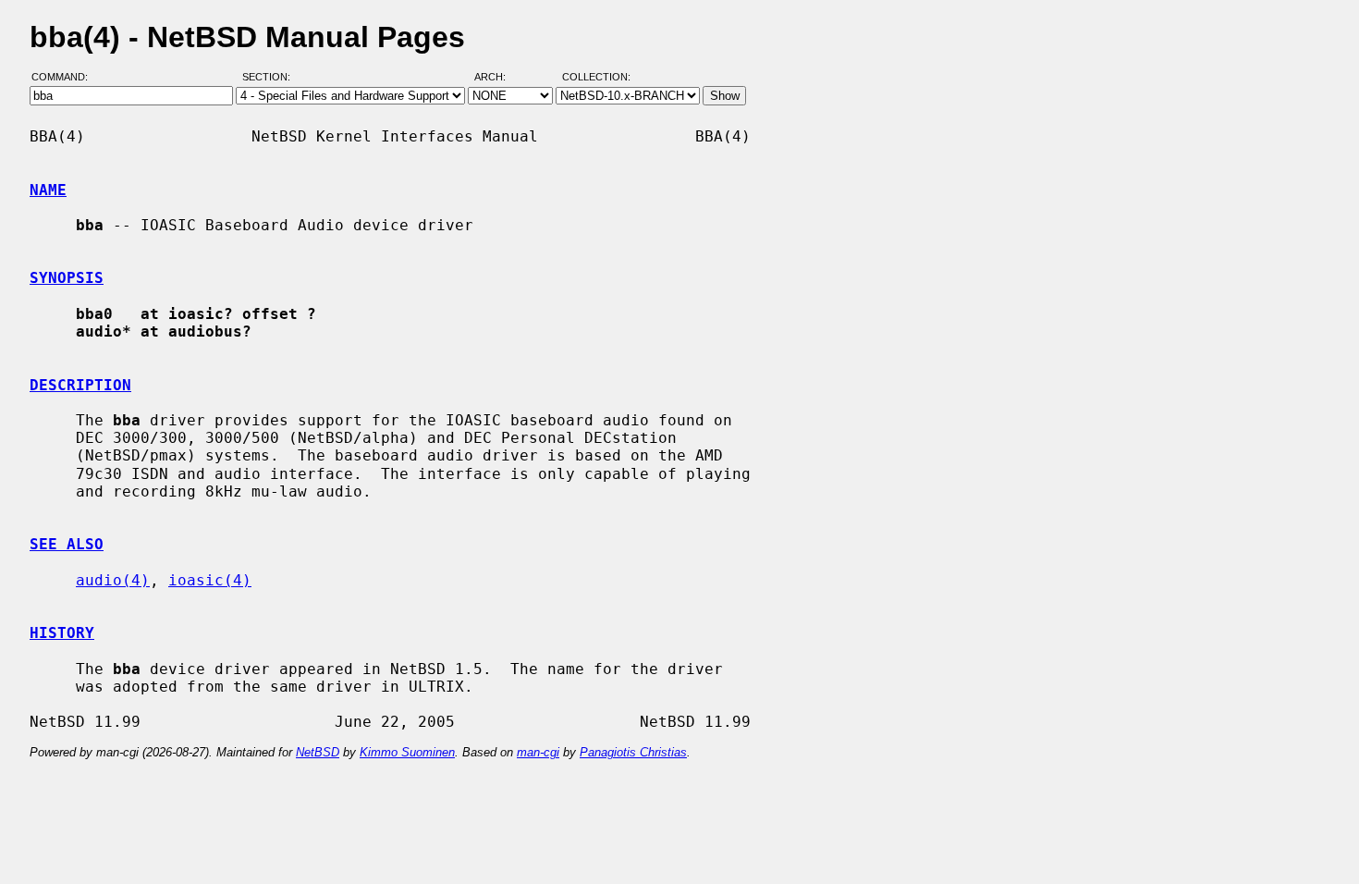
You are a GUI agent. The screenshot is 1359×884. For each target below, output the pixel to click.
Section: (270, 76)
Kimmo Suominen (407, 752)
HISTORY (62, 633)
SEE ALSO (67, 544)
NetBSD (317, 752)
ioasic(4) (209, 580)
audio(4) (113, 580)
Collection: (596, 76)
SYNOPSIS (67, 278)
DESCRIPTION (80, 385)
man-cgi (538, 752)
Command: (65, 76)
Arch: (498, 76)
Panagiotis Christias (633, 752)
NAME (48, 190)
